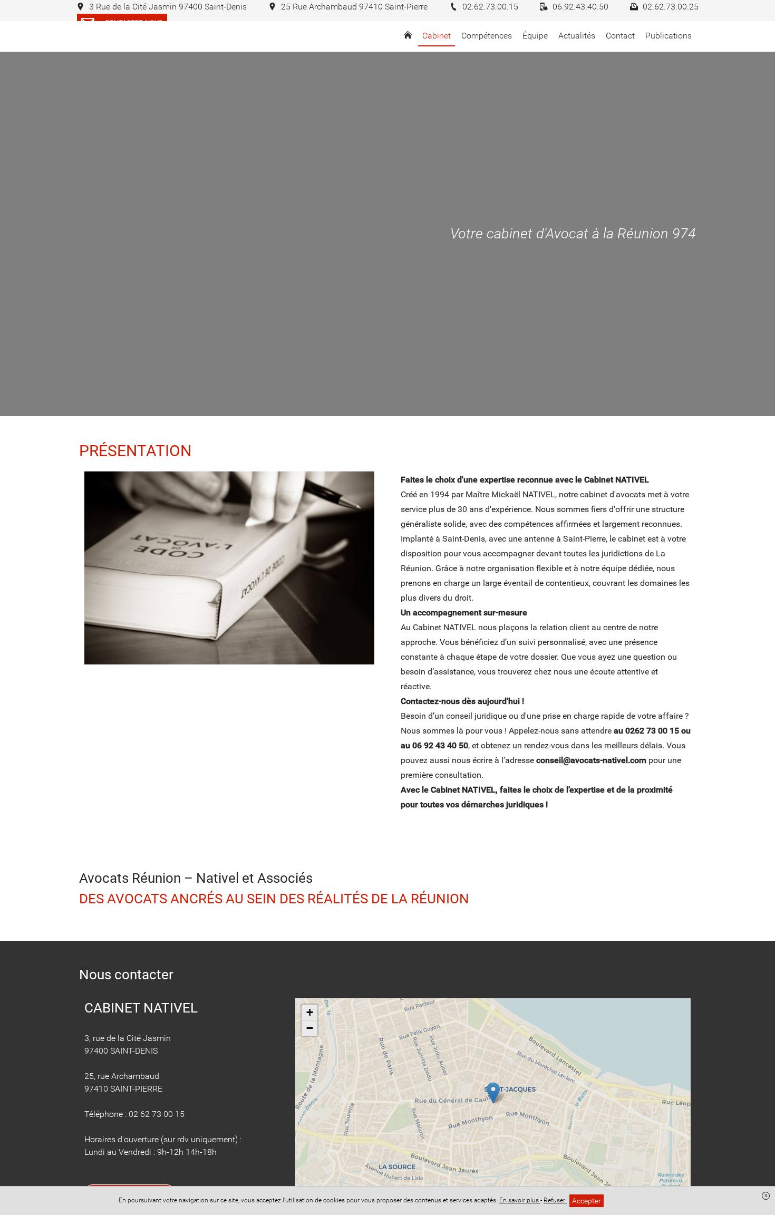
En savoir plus (519, 1200)
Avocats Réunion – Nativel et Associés (196, 878)
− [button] (309, 1028)
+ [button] (309, 1012)
